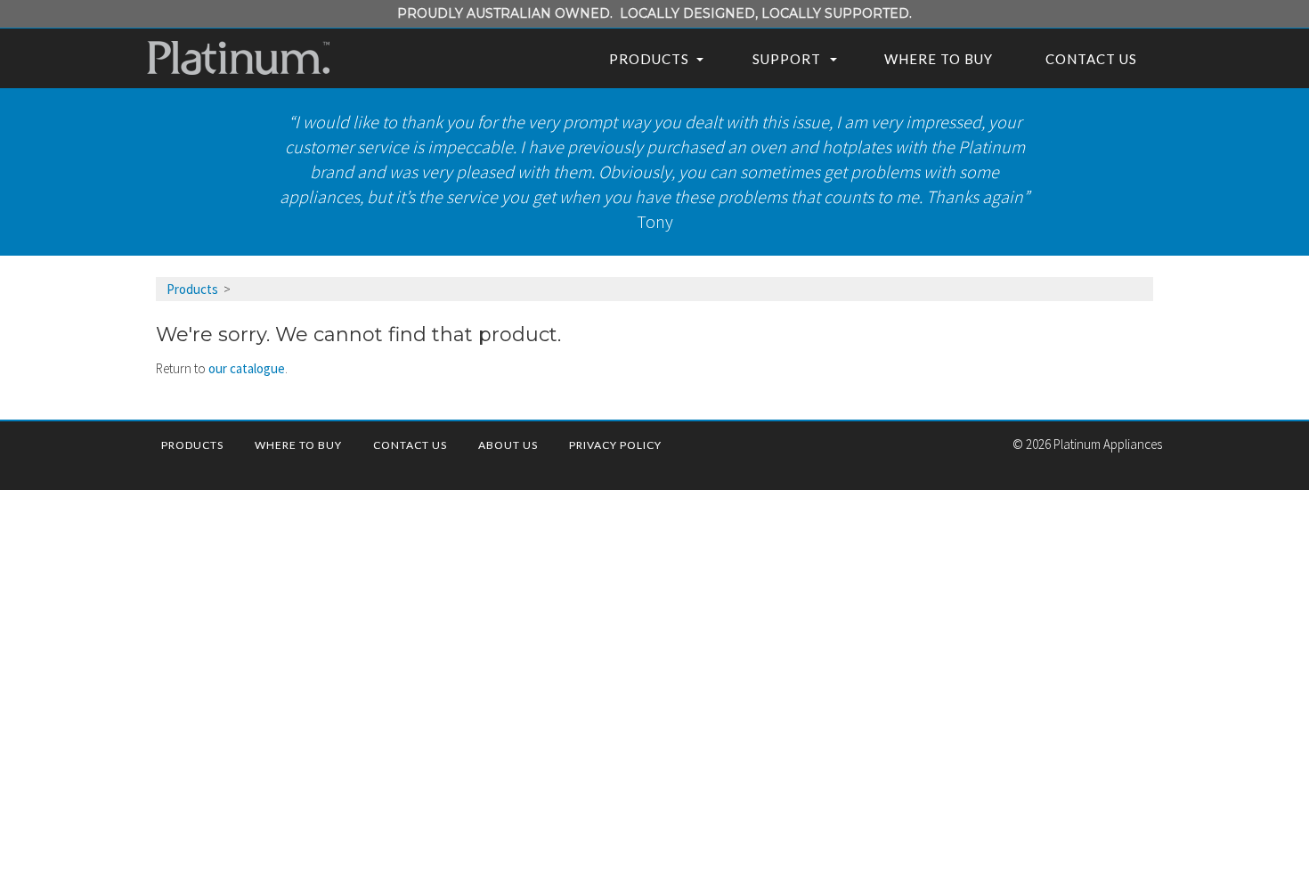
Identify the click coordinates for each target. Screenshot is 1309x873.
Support (786, 59)
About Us (508, 445)
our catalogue (246, 368)
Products (649, 59)
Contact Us (1091, 59)
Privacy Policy (615, 445)
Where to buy (938, 59)
